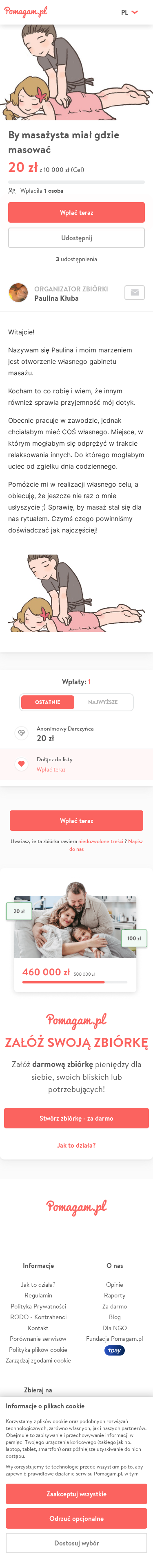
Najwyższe (103, 702)
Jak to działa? (76, 1145)
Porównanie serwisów (38, 1338)
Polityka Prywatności (38, 1306)
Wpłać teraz (76, 212)
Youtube (137, 1226)
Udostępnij (76, 237)
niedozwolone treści (100, 841)
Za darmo (114, 1306)
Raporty (115, 1295)
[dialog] (76, 1479)
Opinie (114, 1284)
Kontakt (38, 1328)
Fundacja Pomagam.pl (114, 1338)
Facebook (15, 1226)
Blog (115, 1317)
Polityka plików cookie (38, 1349)
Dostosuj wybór (76, 1542)
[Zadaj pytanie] (134, 292)
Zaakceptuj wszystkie (76, 1493)
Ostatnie (47, 702)
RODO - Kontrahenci (38, 1317)
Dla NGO (114, 1328)
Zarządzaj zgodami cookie (38, 1360)
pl (124, 12)
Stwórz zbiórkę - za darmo (76, 1118)
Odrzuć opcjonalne (76, 1518)
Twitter (40, 1226)
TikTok (113, 1226)
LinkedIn (88, 1226)
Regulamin (38, 1295)
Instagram (64, 1226)
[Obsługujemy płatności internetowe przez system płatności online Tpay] (114, 1349)
